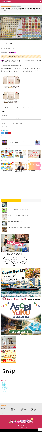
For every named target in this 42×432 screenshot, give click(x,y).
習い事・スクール (13, 408)
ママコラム (31, 200)
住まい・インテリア (34, 408)
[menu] (40, 1)
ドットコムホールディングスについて (6, 413)
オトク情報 (2, 409)
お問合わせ (25, 427)
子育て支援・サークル (24, 408)
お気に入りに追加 (5, 130)
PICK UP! (11, 200)
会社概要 (22, 427)
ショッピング (13, 409)
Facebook (20, 425)
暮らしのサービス (23, 410)
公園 (1, 410)
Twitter (18, 425)
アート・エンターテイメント (15, 410)
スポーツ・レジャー (34, 409)
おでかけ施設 (3, 408)
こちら (14, 126)
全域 (5, 137)
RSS (23, 425)
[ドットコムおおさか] (6, 1)
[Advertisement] (21, 185)
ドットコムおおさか (18, 430)
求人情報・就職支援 (24, 409)
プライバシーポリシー (17, 427)
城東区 (3, 137)
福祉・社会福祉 (33, 410)
